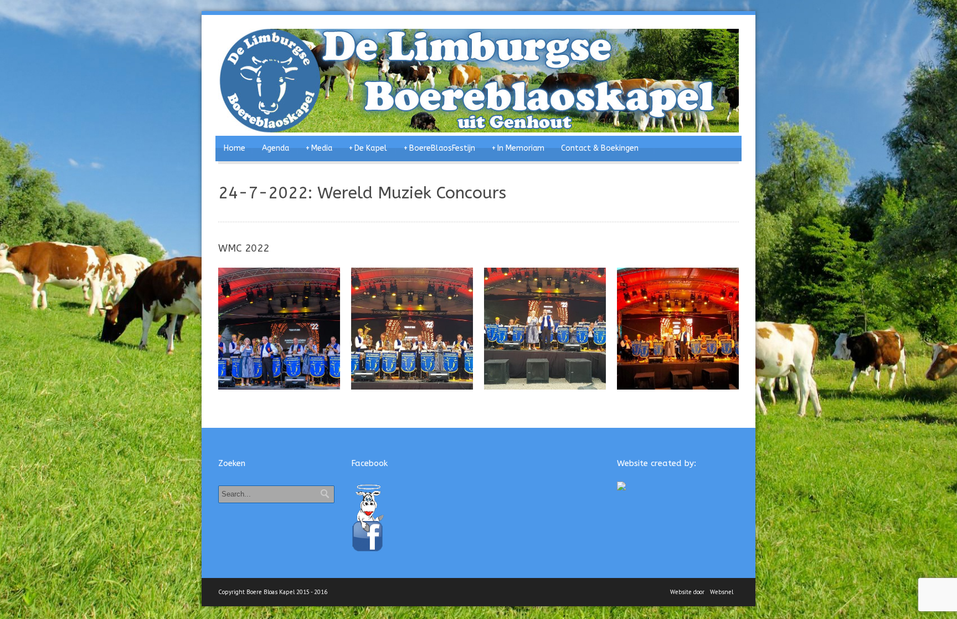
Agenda (275, 148)
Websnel (721, 592)
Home (234, 148)
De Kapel (368, 148)
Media (319, 148)
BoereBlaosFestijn (439, 148)
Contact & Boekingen (600, 148)
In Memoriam (518, 148)
